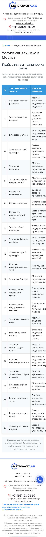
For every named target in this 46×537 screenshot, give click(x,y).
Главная (6, 45)
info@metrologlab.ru (24, 23)
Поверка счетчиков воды (12, 504)
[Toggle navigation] (9, 37)
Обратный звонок (23, 32)
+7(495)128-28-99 (23, 27)
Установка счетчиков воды (18, 507)
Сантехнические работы (12, 509)
